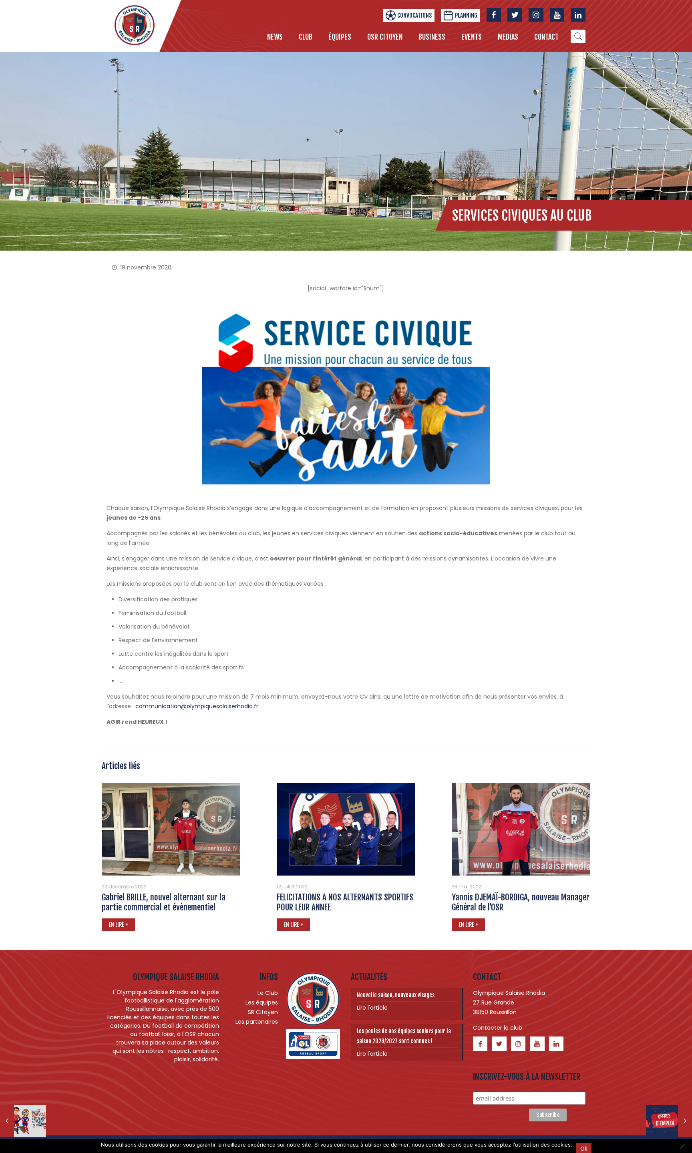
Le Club (267, 993)
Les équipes (261, 1002)
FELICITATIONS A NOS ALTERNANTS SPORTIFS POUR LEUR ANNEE (345, 902)
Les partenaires (256, 1022)
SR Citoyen (263, 1012)
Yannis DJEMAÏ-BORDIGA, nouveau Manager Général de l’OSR (520, 902)
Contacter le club (497, 1028)
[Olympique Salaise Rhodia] (135, 25)
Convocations (414, 15)
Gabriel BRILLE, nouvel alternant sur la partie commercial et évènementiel (163, 902)
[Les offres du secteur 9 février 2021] (669, 1121)
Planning (466, 15)
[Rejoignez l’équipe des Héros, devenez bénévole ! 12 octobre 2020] (23, 1121)
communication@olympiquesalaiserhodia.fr (196, 706)
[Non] (682, 1146)
